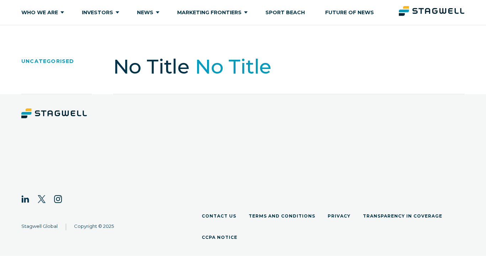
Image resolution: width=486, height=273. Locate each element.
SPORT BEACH (285, 12)
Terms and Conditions (282, 216)
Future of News (349, 12)
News (145, 12)
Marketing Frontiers (209, 12)
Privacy (339, 216)
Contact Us (219, 216)
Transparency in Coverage (402, 216)
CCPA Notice (219, 237)
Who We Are (39, 12)
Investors (97, 12)
